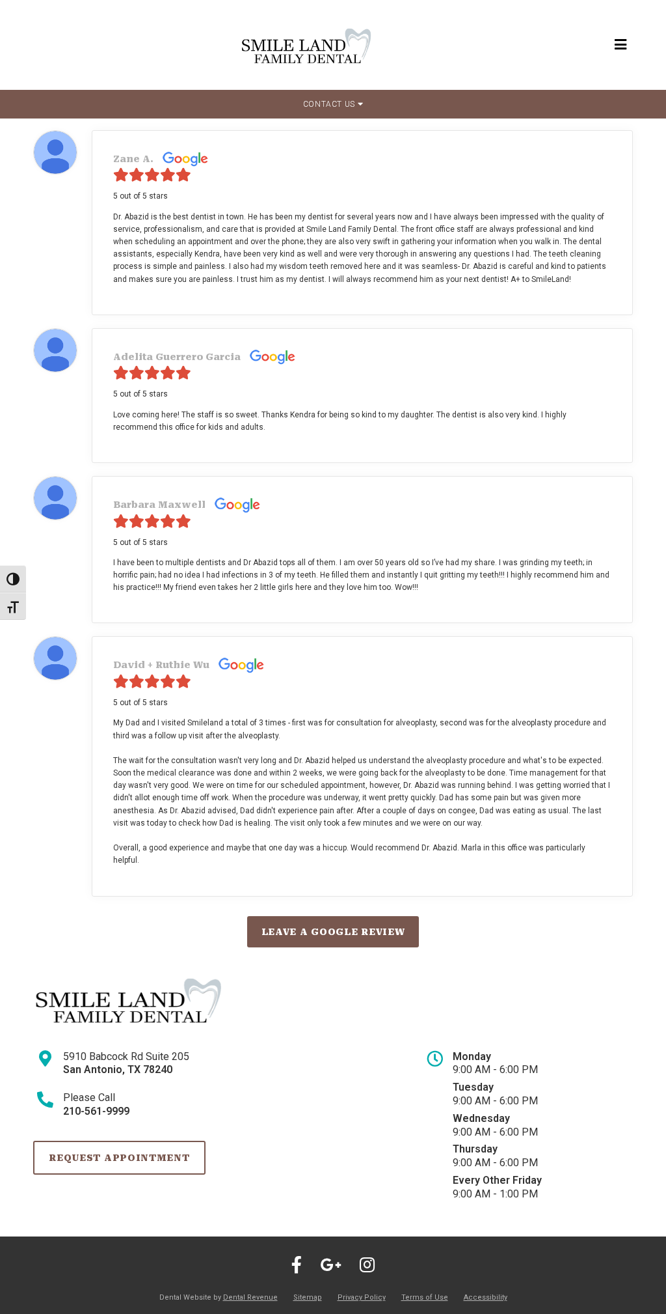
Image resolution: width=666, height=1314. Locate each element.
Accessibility (485, 1297)
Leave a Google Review (333, 932)
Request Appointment (119, 1158)
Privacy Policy (362, 1297)
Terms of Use (424, 1297)
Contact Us (330, 104)
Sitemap (307, 1297)
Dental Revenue (250, 1297)
